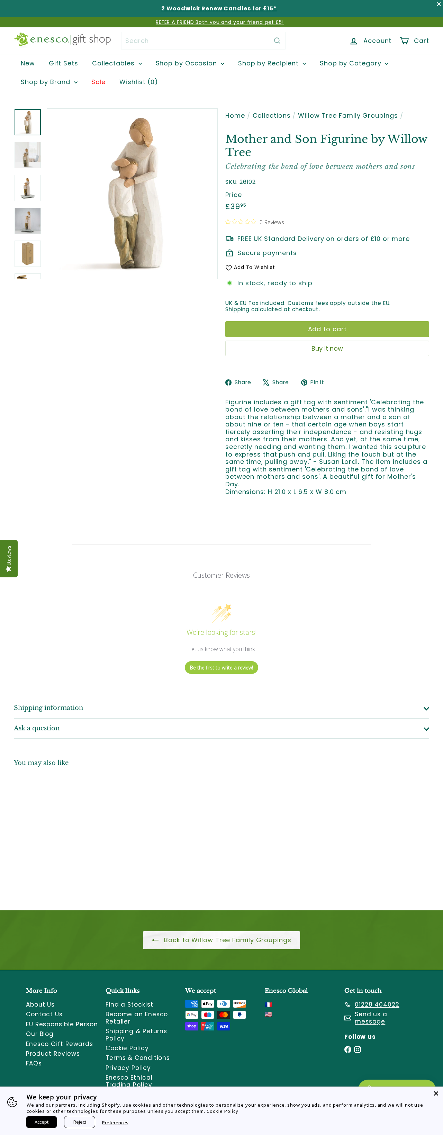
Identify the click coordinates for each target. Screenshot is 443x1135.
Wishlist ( (137, 82)
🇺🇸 (268, 1014)
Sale (98, 82)
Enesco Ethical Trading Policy (129, 1081)
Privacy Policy (128, 1068)
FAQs (34, 1063)
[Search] (277, 40)
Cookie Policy (127, 1048)
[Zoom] (132, 194)
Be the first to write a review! (221, 667)
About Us (40, 1004)
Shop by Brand (46, 82)
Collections (272, 115)
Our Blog (40, 1034)
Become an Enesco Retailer (137, 1017)
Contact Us (44, 1014)
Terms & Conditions (138, 1058)
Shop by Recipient (269, 63)
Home (235, 115)
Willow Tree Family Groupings (348, 115)
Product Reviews (53, 1054)
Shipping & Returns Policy (136, 1034)
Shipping (237, 309)
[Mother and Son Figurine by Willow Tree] (45, 833)
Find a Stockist (129, 1004)
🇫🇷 (268, 1004)
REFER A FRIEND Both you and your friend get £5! (220, 22)
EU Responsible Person (62, 1024)
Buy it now (327, 348)
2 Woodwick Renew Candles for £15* (219, 8)
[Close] (436, 1093)
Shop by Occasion (187, 63)
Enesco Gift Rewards (59, 1044)
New (28, 63)
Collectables (114, 63)
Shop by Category (351, 63)
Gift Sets (63, 63)
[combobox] (203, 40)
